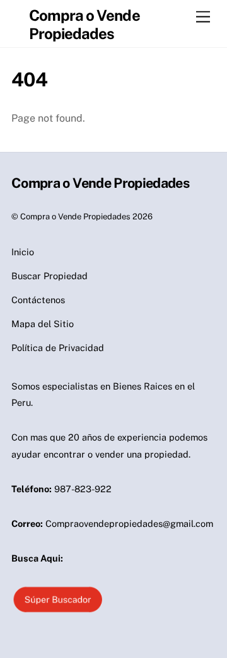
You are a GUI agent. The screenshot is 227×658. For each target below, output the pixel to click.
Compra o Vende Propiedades (75, 216)
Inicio (22, 251)
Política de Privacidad (57, 347)
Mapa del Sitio (42, 323)
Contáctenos (38, 299)
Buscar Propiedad (49, 275)
